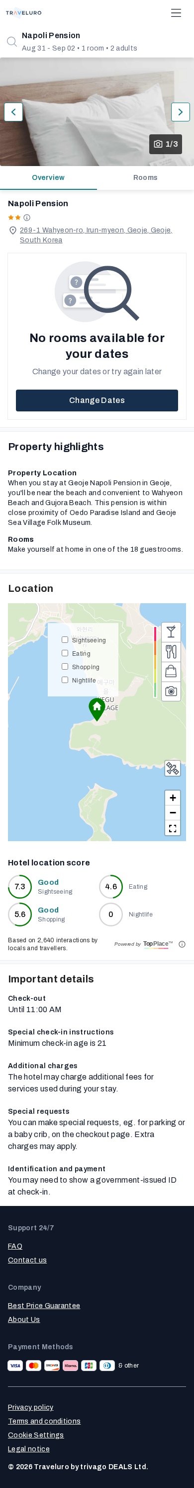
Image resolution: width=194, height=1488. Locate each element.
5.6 (20, 914)
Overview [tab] (48, 177)
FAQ (15, 1246)
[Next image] (180, 112)
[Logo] (23, 13)
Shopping (86, 666)
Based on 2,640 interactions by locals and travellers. (53, 944)
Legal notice (29, 1449)
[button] (97, 709)
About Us (24, 1319)
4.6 (111, 886)
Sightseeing (89, 639)
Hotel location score (49, 862)
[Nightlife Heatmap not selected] (171, 632)
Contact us (27, 1260)
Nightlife (84, 680)
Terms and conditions (44, 1421)
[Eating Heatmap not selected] (171, 652)
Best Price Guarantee (44, 1306)
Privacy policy (30, 1407)
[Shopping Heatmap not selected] (171, 672)
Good (48, 882)
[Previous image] (13, 112)
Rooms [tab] (145, 177)
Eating (81, 653)
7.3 (20, 886)
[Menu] (176, 13)
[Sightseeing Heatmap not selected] (171, 691)
